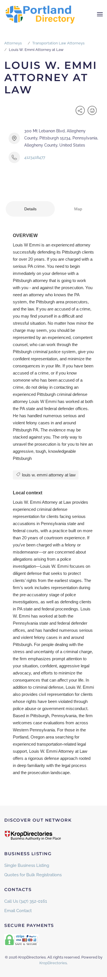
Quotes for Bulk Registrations (33, 874)
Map (78, 209)
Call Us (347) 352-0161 (25, 901)
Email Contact (18, 910)
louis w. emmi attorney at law (48, 474)
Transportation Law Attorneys (58, 43)
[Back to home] (40, 14)
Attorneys (13, 43)
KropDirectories (53, 963)
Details (30, 209)
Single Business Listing (26, 865)
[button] (100, 14)
